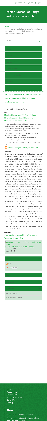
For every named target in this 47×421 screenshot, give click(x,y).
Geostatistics (18, 238)
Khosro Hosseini (10, 118)
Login (38, 3)
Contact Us (11, 88)
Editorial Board (12, 395)
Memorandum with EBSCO (17, 414)
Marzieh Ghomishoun (12, 115)
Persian (19, 3)
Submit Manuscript (14, 75)
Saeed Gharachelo (26, 118)
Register (29, 3)
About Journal (12, 392)
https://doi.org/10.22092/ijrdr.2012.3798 (23, 148)
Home (7, 27)
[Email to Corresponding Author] (22, 114)
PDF (12, 267)
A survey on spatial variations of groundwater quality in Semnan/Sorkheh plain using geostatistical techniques (23, 98)
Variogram (8, 238)
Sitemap (10, 403)
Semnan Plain (21, 235)
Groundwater (9, 235)
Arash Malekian (31, 115)
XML (9, 264)
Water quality (32, 235)
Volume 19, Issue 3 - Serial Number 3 (19, 247)
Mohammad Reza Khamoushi (15, 121)
